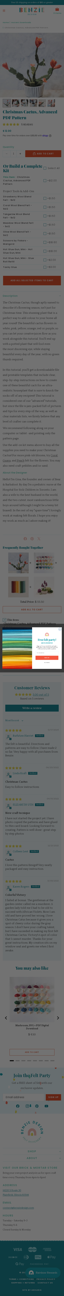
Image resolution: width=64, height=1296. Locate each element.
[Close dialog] (59, 629)
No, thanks (46, 662)
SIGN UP (46, 657)
